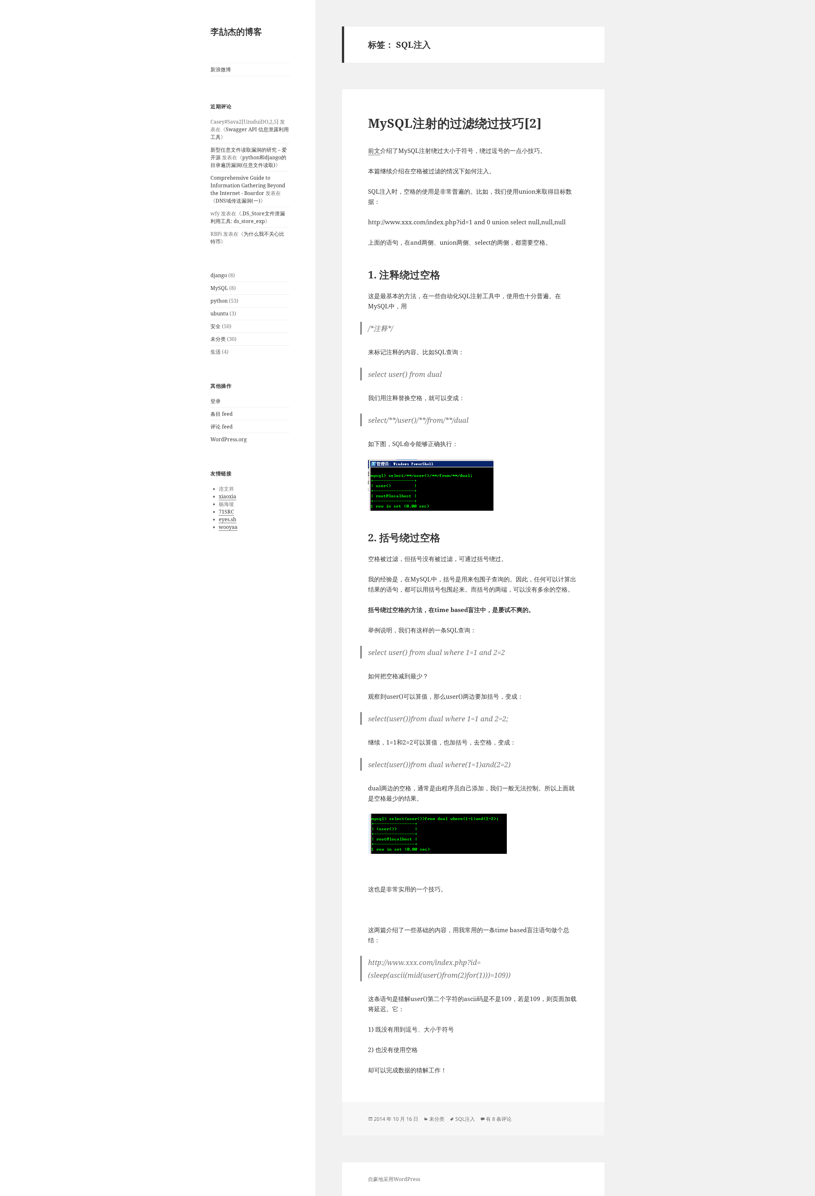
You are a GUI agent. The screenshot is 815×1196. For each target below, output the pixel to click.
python (219, 300)
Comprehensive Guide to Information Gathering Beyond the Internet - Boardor (247, 185)
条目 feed (221, 413)
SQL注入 (465, 1118)
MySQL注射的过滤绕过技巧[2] (455, 122)
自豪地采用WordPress (394, 1179)
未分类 (218, 338)
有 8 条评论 (499, 1118)
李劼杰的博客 (236, 31)
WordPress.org (228, 439)
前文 (374, 151)
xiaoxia (227, 496)
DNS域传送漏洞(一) (238, 200)
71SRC (226, 511)
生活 (215, 351)
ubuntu (219, 313)
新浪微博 (220, 69)
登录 (215, 401)
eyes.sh (227, 519)
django (218, 275)
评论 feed (221, 426)
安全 (215, 326)
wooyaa (228, 526)
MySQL (219, 288)
